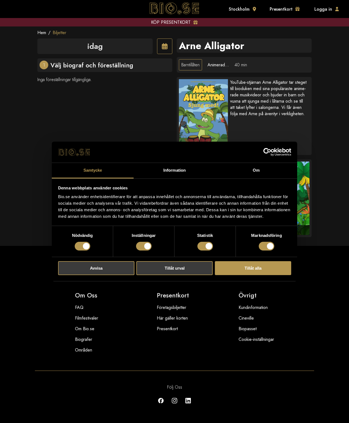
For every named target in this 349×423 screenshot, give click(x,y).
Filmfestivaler (86, 318)
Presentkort (167, 329)
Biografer (83, 339)
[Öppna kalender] (164, 46)
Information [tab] (174, 170)
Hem (41, 32)
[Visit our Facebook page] (161, 404)
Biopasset (248, 329)
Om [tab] (256, 170)
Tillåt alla (253, 268)
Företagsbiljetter (171, 307)
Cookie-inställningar (256, 339)
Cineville (246, 318)
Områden (83, 350)
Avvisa (96, 268)
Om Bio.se (84, 329)
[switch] (144, 246)
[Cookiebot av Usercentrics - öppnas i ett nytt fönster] (267, 152)
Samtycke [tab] (92, 170)
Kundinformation (253, 307)
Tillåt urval (175, 268)
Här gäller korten (172, 318)
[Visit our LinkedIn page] (188, 404)
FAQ (79, 307)
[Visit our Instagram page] (174, 404)
